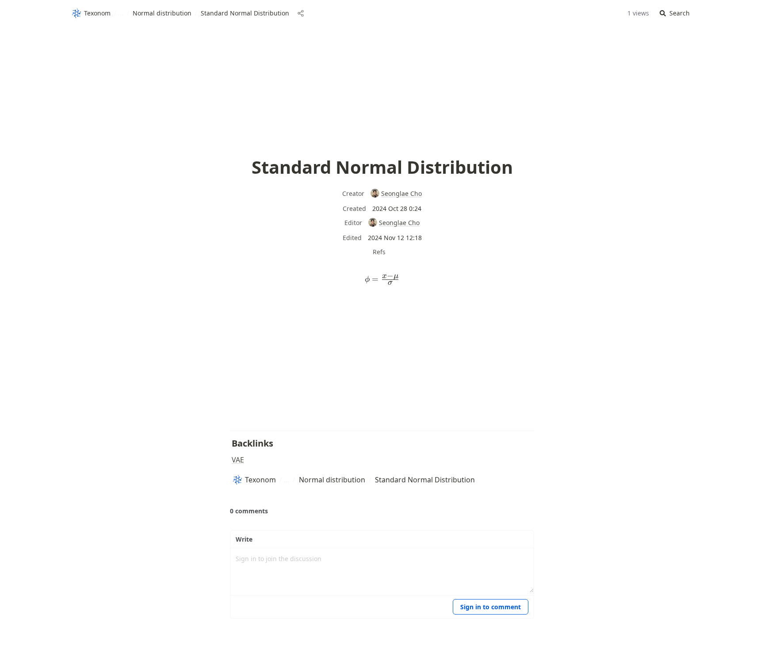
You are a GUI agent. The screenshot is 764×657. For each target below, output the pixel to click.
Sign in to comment (490, 607)
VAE (238, 460)
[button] (674, 13)
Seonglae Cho (401, 193)
